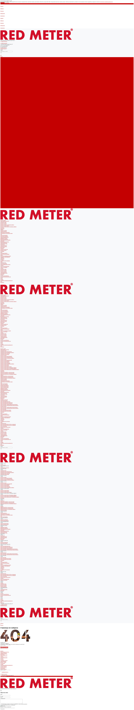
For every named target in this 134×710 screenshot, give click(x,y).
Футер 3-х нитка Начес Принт (6, 129)
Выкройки (2, 101)
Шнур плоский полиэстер (5, 164)
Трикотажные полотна (4, 58)
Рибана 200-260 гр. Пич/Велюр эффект (7, 140)
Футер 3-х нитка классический (6, 122)
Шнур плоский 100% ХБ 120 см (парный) (8, 187)
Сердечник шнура (3, 163)
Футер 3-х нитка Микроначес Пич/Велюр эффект (9, 132)
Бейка (1, 92)
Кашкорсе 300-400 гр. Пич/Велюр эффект (8, 136)
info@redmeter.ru (3, 605)
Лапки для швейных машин (5, 93)
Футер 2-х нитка (3, 60)
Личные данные (3, 667)
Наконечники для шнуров (5, 189)
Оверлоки (2, 78)
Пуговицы (2, 88)
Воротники (2, 160)
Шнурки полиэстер (4, 86)
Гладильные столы (3, 81)
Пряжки (1, 190)
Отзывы (1, 106)
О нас (1, 278)
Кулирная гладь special (4, 117)
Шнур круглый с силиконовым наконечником (9, 167)
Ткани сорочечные (3, 72)
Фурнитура (2, 82)
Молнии (1, 183)
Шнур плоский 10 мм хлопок (5, 173)
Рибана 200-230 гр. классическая (6, 138)
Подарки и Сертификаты (5, 180)
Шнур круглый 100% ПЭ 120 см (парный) (8, 424)
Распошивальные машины (5, 77)
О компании (2, 663)
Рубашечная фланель (4, 148)
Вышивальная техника (4, 79)
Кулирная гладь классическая (6, 114)
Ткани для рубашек (4, 73)
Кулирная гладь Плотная (5, 116)
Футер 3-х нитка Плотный (5, 125)
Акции (1, 203)
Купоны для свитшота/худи (5, 103)
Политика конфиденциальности (6, 107)
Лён (1, 71)
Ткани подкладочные (4, 74)
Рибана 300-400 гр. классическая (6, 139)
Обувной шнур (3, 186)
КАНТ (1, 185)
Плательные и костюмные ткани (6, 70)
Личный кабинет (3, 666)
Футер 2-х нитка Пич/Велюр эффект (7, 120)
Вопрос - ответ (3, 662)
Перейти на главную (4, 647)
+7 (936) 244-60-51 (3, 604)
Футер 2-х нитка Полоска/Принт (6, 119)
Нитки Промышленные (4, 191)
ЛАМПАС (2, 181)
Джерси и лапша (3, 141)
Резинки (2, 85)
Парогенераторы (3, 80)
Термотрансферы (3, 83)
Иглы (1, 89)
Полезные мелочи (3, 90)
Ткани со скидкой (3, 94)
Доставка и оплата (3, 660)
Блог (1, 206)
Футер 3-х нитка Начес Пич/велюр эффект (8, 64)
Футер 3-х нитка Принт (4, 124)
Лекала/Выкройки (3, 100)
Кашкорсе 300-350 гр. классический (7, 135)
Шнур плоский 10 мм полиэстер (6, 165)
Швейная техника (3, 75)
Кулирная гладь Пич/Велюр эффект (7, 115)
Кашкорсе (2, 66)
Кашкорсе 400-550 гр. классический (7, 373)
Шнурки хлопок (3, 87)
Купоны (1, 200)
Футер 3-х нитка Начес (4, 63)
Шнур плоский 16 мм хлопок (5, 172)
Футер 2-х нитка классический (6, 356)
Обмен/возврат (3, 661)
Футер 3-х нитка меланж (5, 123)
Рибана (1, 67)
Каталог (1, 651)
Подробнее (7, 2)
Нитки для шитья (3, 188)
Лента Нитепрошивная (4, 91)
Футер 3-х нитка (3, 61)
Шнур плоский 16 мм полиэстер (6, 166)
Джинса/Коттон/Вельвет (5, 69)
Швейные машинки (4, 76)
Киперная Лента (3, 84)
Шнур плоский (3, 171)
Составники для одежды (5, 184)
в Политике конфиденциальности (106, 1)
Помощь (2, 659)
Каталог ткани (3, 111)
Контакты (2, 207)
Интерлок (2, 65)
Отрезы (1, 95)
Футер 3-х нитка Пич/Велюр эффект (7, 62)
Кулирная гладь (3, 59)
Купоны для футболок (4, 102)
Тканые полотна (3, 68)
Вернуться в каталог (4, 648)
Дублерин (2, 182)
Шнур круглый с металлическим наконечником (9, 168)
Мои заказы (2, 668)
